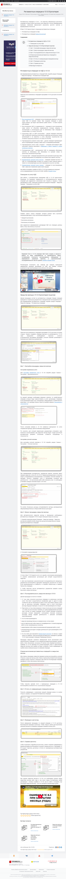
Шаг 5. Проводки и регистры (37, 61)
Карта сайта (38, 871)
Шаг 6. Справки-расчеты (36, 63)
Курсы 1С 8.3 (22, 14)
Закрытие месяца (44, 14)
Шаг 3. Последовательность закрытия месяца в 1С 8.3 (44, 52)
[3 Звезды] (26, 815)
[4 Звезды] (28, 815)
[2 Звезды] (23, 815)
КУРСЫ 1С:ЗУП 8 (28, 4)
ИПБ (12, 1)
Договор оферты (33, 869)
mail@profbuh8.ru (53, 862)
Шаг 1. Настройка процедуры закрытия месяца (42, 48)
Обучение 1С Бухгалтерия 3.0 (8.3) (32, 14)
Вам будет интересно (35, 65)
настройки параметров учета (31, 372)
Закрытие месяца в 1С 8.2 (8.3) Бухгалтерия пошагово (35, 837)
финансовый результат (45, 633)
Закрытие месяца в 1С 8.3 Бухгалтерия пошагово (41, 46)
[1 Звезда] (21, 815)
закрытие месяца (40, 34)
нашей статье (52, 171)
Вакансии (45, 871)
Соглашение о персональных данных (26, 871)
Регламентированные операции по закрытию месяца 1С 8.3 (36, 826)
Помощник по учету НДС (36, 43)
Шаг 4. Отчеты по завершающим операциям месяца (43, 59)
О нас (2, 1)
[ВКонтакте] (56, 847)
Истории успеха (7, 1)
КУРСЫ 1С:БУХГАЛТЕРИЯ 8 (37, 4)
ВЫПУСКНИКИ (46, 4)
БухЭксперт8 (16, 1)
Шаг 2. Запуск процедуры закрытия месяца (41, 50)
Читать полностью (34, 830)
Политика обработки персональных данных (19, 869)
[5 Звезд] (30, 815)
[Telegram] (61, 847)
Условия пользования (51, 869)
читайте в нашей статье (48, 260)
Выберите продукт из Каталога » (9, 15)
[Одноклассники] (58, 847)
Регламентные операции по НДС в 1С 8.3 (38, 41)
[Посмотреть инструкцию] (64, 4)
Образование (41, 869)
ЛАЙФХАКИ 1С (21, 4)
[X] (59, 847)
